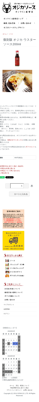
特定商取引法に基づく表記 (19, 388)
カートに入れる (21, 193)
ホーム (5, 34)
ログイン (7, 313)
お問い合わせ (27, 390)
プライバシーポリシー (14, 390)
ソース (11, 34)
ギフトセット (30, 147)
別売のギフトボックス (15, 140)
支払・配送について (22, 385)
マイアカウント (9, 304)
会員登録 (7, 309)
